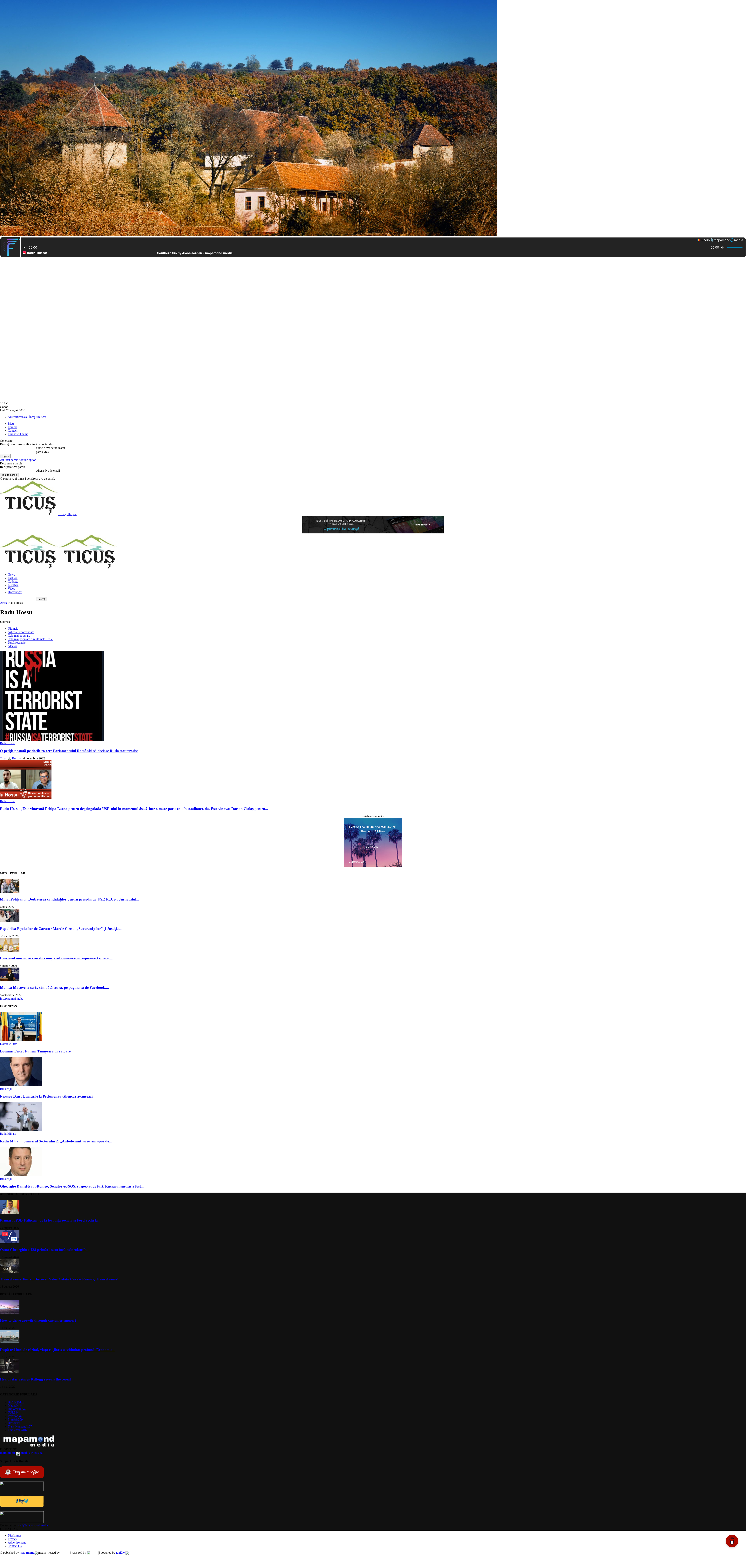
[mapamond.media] (22, 1506)
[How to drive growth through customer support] (9, 1312)
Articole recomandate (21, 632)
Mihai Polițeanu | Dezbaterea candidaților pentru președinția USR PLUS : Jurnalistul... (69, 899)
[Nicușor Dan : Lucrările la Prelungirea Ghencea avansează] (21, 1085)
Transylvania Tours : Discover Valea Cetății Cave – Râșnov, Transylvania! (59, 1279)
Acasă (4, 602)
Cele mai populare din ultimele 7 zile (30, 639)
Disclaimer (14, 1535)
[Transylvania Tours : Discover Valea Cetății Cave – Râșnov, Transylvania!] (9, 1271)
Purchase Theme (18, 434)
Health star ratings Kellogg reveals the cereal (35, 1379)
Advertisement (17, 1542)
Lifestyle (13, 585)
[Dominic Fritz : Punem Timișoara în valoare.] (21, 1040)
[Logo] (29, 568)
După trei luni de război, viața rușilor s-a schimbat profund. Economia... (57, 1350)
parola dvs (42, 452)
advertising (21, 1452)
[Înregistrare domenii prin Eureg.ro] (92, 1552)
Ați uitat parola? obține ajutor (18, 460)
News (11, 574)
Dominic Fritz (8, 1043)
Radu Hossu (7, 743)
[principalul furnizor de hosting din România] (65, 1552)
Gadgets (13, 581)
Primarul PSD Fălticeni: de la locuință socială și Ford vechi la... (50, 1220)
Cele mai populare (19, 635)
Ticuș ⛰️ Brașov (10, 758)
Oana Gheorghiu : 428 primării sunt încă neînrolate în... (45, 1250)
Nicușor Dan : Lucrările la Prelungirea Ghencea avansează (46, 1096)
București (6, 1088)
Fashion (12, 578)
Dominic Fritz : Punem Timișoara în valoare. (35, 1051)
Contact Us (15, 1546)
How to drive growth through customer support (38, 1320)
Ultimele (13, 628)
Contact (12, 430)
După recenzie (16, 642)
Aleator (12, 646)
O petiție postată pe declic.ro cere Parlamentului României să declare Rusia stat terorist (69, 751)
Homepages (15, 592)
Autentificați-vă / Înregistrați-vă (27, 417)
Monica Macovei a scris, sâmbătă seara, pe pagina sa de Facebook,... (54, 987)
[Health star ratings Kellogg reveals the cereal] (9, 1371)
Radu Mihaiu (8, 1133)
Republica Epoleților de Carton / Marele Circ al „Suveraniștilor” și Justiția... (61, 929)
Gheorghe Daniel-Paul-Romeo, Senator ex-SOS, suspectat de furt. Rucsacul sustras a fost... (72, 1186)
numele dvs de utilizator (50, 447)
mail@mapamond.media (33, 1525)
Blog (11, 423)
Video (11, 588)
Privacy (12, 1539)
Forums (12, 427)
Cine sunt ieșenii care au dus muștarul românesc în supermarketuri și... (56, 958)
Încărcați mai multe (11, 998)
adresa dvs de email (48, 470)
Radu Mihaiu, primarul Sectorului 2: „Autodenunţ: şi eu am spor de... (56, 1141)
